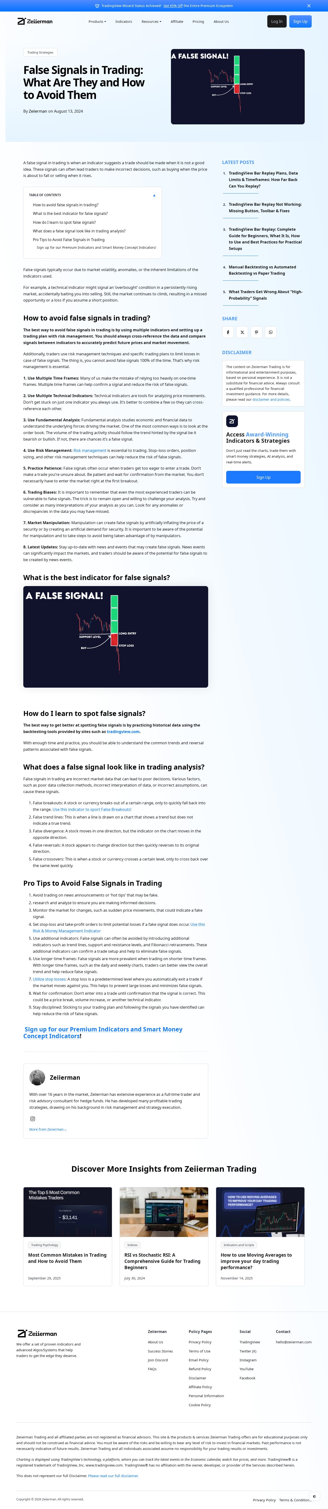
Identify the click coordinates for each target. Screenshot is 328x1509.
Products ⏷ (97, 21)
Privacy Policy (200, 1341)
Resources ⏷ (151, 21)
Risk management (89, 450)
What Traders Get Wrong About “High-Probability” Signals (266, 295)
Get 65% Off (173, 5)
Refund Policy (200, 1368)
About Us (221, 21)
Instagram (248, 1359)
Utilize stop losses (49, 979)
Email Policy (199, 1359)
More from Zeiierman (48, 1129)
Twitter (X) (248, 1351)
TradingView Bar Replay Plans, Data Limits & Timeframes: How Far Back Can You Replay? (263, 179)
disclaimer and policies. (272, 399)
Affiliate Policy (200, 1386)
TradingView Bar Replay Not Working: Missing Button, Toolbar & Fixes (265, 207)
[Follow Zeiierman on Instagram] (32, 1118)
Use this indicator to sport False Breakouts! (92, 809)
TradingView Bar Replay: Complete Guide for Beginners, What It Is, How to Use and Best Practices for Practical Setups (265, 238)
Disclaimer (197, 1378)
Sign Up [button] (263, 477)
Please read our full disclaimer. (113, 1475)
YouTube (247, 1368)
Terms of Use (199, 1351)
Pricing (198, 21)
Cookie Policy (200, 1404)
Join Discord (158, 1359)
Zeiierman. (50, 1499)
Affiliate (177, 21)
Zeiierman (38, 111)
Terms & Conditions (295, 1499)
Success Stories (160, 1351)
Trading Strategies (40, 52)
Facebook (247, 1378)
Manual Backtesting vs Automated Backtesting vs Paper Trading (262, 270)
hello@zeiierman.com (294, 1341)
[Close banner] (309, 6)
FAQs (152, 1368)
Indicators (123, 21)
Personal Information (206, 1395)
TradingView (250, 1341)
